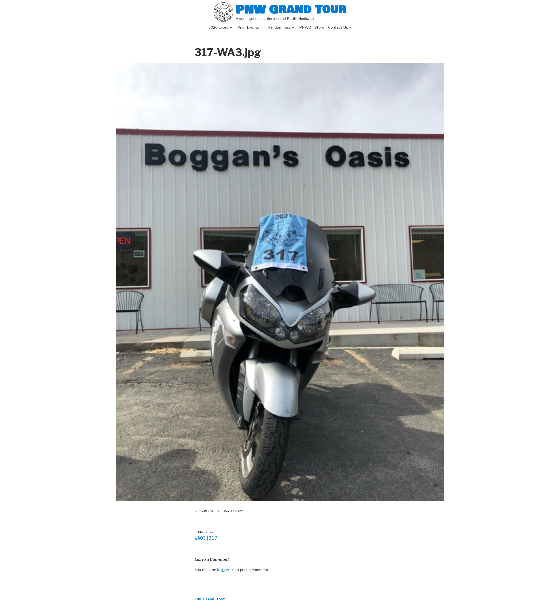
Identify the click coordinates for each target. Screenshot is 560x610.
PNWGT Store (311, 27)
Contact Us (338, 27)
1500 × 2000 (209, 511)
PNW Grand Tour (291, 9)
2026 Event (218, 27)
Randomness (279, 27)
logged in (225, 570)
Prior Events (248, 27)
